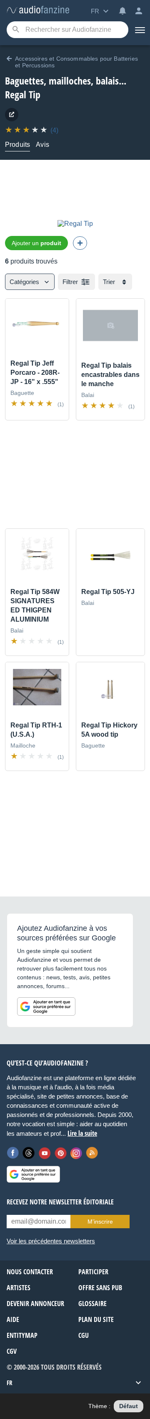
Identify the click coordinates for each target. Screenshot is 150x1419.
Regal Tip (22, 94)
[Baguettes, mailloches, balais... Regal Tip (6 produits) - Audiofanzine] (38, 10)
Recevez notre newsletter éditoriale (60, 1201)
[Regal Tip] (75, 223)
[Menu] (139, 29)
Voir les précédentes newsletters (51, 1241)
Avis (42, 144)
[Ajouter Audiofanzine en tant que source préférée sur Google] (46, 1006)
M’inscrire (100, 1221)
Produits (17, 144)
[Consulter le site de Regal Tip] (11, 114)
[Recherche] (15, 30)
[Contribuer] (80, 243)
